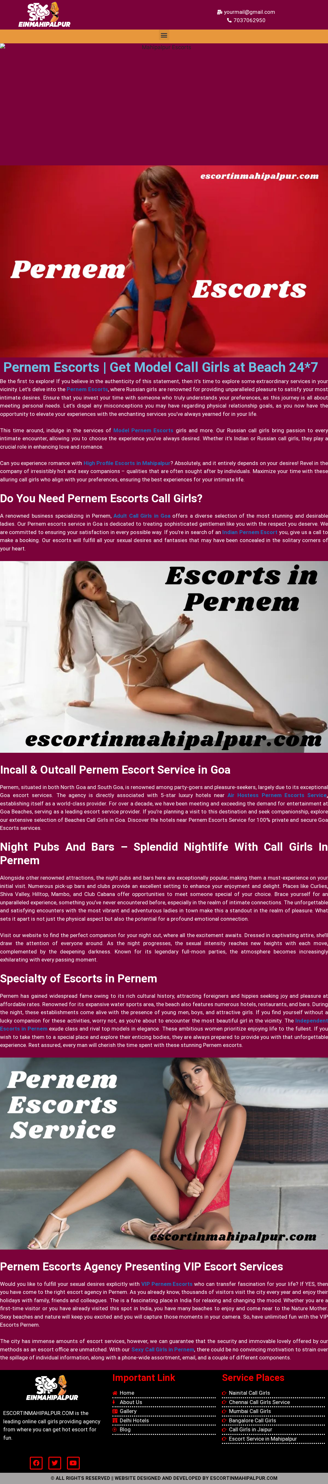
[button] (164, 35)
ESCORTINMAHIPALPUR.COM (243, 1478)
